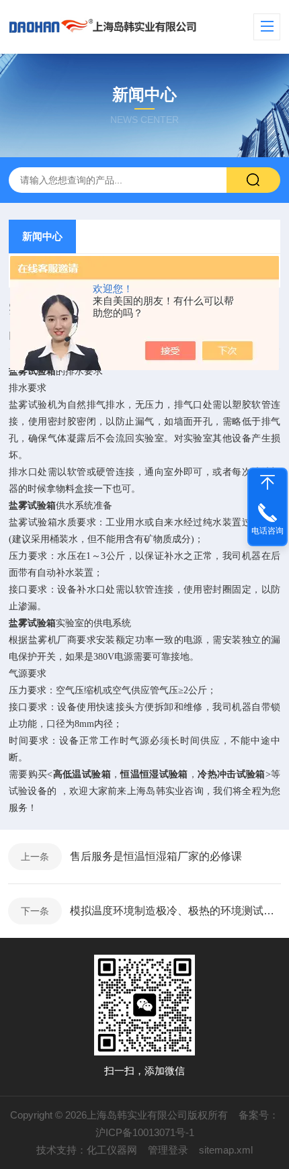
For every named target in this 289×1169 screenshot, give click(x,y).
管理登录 (168, 1150)
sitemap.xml (226, 1150)
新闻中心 (42, 236)
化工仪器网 (112, 1150)
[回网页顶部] (267, 482)
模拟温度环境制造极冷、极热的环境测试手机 (175, 910)
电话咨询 (267, 530)
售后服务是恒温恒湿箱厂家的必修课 (156, 856)
